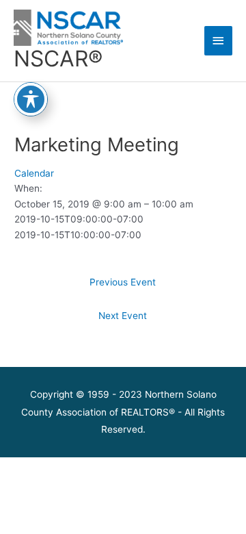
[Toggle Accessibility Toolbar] (30, 99)
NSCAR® (58, 58)
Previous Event (123, 282)
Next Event (122, 315)
